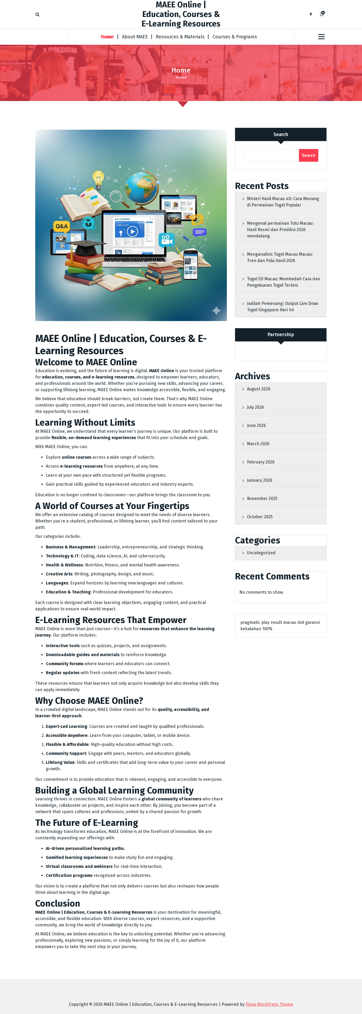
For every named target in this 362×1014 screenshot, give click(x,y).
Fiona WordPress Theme (269, 1004)
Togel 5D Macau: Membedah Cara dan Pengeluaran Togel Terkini (283, 282)
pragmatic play (255, 622)
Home (107, 37)
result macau (283, 622)
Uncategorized (261, 552)
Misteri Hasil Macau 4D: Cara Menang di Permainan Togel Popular (283, 202)
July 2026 (255, 407)
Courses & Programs (235, 37)
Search (280, 134)
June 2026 (256, 425)
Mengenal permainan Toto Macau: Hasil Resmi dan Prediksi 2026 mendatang (280, 229)
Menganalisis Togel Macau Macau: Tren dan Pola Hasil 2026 (280, 257)
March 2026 (258, 443)
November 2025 (262, 498)
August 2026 (258, 388)
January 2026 (259, 480)
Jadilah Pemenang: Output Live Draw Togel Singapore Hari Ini (282, 306)
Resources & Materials (180, 37)
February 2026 (261, 462)
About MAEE (135, 37)
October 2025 (260, 516)
